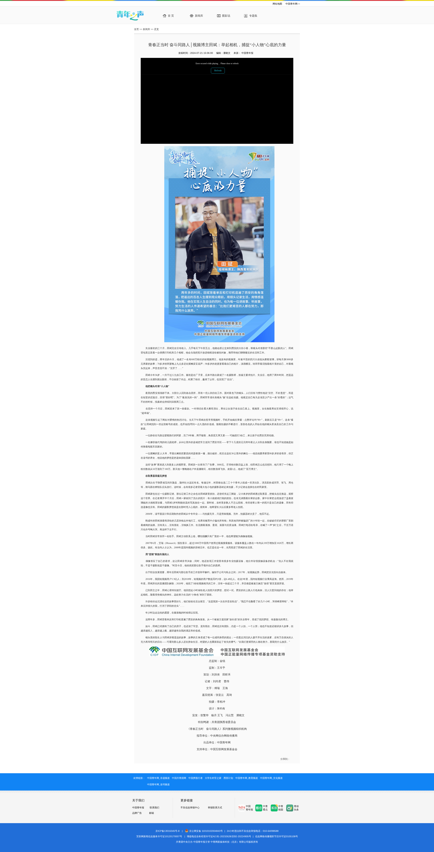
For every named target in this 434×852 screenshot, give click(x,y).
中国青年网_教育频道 (246, 778)
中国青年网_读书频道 (158, 784)
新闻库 (199, 15)
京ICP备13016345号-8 (167, 831)
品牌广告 (137, 813)
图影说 (226, 15)
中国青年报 (138, 807)
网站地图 (277, 4)
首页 (136, 29)
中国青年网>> (292, 4)
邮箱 (151, 813)
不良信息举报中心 (190, 807)
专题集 (253, 15)
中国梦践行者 (195, 778)
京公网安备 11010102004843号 (206, 831)
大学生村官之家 (213, 778)
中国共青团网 (179, 778)
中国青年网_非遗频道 (158, 778)
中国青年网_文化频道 (271, 778)
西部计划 (228, 778)
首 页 (171, 15)
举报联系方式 (215, 807)
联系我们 (154, 807)
